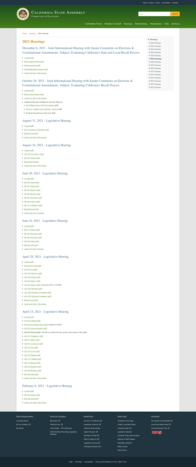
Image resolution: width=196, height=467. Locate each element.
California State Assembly (58, 12)
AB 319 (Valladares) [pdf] (33, 336)
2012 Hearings (155, 87)
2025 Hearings (155, 46)
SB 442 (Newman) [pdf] (33, 233)
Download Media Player (159, 424)
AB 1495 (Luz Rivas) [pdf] (34, 154)
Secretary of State (90, 435)
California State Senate (92, 428)
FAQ (166, 23)
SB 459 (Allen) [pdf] (31, 182)
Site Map (78, 462)
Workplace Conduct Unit (92, 446)
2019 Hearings (155, 65)
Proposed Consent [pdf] (32, 266)
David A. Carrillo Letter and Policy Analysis (42, 109)
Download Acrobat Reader (160, 421)
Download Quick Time (159, 428)
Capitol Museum (89, 432)
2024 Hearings (155, 49)
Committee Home (93, 23)
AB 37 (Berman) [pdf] (32, 363)
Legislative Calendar (125, 432)
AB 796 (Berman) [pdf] (32, 370)
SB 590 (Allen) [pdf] (31, 241)
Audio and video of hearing (34, 213)
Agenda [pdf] (29, 58)
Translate (175, 3)
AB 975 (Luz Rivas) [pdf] (33, 343)
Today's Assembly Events (127, 424)
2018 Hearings (155, 68)
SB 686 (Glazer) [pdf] (32, 201)
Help (71, 462)
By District (20, 428)
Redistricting (141, 23)
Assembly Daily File (125, 428)
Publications (156, 23)
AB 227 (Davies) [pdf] (32, 332)
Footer (158, 3)
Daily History (122, 450)
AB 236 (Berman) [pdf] (32, 366)
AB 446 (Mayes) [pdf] (32, 285)
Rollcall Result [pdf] (31, 162)
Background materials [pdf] (34, 61)
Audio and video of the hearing (35, 73)
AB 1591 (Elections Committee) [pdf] (37, 296)
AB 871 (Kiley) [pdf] (31, 340)
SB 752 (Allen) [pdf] (31, 186)
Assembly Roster (22, 421)
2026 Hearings (155, 43)
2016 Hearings (155, 74)
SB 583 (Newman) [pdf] (33, 197)
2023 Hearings (155, 52)
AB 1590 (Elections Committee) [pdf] (37, 292)
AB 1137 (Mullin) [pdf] (32, 359)
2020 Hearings (155, 62)
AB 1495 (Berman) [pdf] (33, 288)
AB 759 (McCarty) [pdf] (33, 273)
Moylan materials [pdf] (32, 65)
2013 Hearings (155, 84)
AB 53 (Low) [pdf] (31, 347)
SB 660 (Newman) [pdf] (33, 237)
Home (24, 33)
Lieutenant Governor (91, 424)
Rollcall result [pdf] (31, 133)
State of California (90, 439)
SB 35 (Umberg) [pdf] (32, 230)
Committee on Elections (45, 16)
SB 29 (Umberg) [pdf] (32, 395)
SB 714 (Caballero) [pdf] (33, 205)
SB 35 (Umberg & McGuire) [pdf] (36, 130)
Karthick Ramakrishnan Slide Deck (38, 113)
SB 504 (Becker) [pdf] (32, 194)
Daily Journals (122, 446)
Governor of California (91, 421)
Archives (175, 23)
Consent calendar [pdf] (32, 320)
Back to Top (122, 462)
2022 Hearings (155, 55)
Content (151, 3)
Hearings (128, 23)
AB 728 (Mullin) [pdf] (32, 355)
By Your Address (22, 424)
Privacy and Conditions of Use (106, 462)
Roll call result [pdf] (31, 374)
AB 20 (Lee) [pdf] (30, 269)
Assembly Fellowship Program (129, 435)
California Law (55, 424)
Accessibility (166, 3)
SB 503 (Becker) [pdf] (32, 190)
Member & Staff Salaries (126, 439)
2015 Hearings (155, 78)
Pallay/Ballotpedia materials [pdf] (36, 69)
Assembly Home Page (125, 421)
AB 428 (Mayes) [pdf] (32, 281)
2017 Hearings (155, 71)
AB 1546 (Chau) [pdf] (32, 277)
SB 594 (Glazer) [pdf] (32, 158)
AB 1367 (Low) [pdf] (32, 351)
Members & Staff (113, 23)
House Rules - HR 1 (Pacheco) (61, 428)
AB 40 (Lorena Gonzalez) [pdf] (35, 328)
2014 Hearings (155, 81)
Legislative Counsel (90, 443)
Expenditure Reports (125, 443)
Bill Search (54, 421)
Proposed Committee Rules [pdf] (36, 324)
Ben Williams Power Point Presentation (40, 105)
